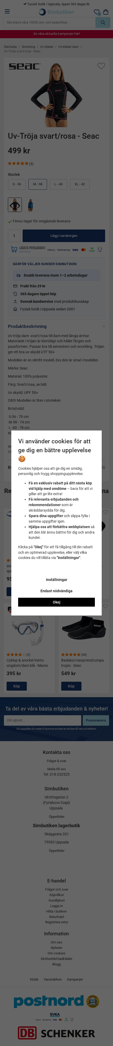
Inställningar (56, 580)
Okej (56, 602)
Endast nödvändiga (56, 591)
